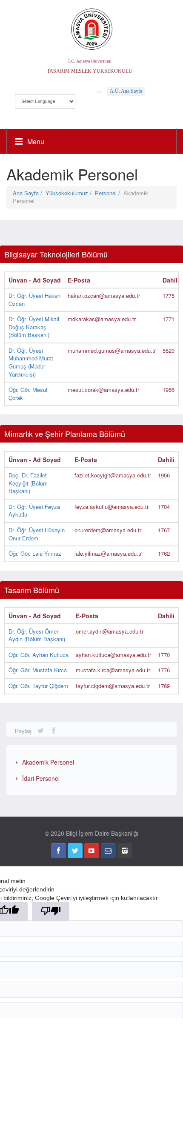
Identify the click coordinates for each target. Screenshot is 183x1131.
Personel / (109, 193)
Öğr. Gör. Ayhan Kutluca (39, 655)
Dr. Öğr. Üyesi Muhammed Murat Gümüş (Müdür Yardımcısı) (31, 362)
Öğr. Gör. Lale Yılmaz (35, 553)
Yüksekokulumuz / (70, 193)
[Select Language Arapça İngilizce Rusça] (45, 99)
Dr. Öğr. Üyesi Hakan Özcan (34, 299)
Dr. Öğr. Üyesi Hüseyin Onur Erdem (37, 534)
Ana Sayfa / (29, 193)
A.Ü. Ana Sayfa (126, 91)
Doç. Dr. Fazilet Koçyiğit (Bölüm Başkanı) (28, 483)
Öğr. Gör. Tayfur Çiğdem (38, 686)
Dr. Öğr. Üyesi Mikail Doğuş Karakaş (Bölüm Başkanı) (34, 327)
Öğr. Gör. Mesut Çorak (28, 394)
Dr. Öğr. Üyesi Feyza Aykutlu (34, 511)
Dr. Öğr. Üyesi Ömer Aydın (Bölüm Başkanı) (37, 635)
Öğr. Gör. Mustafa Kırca (38, 670)
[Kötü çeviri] (50, 911)
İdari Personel (41, 778)
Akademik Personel (48, 762)
